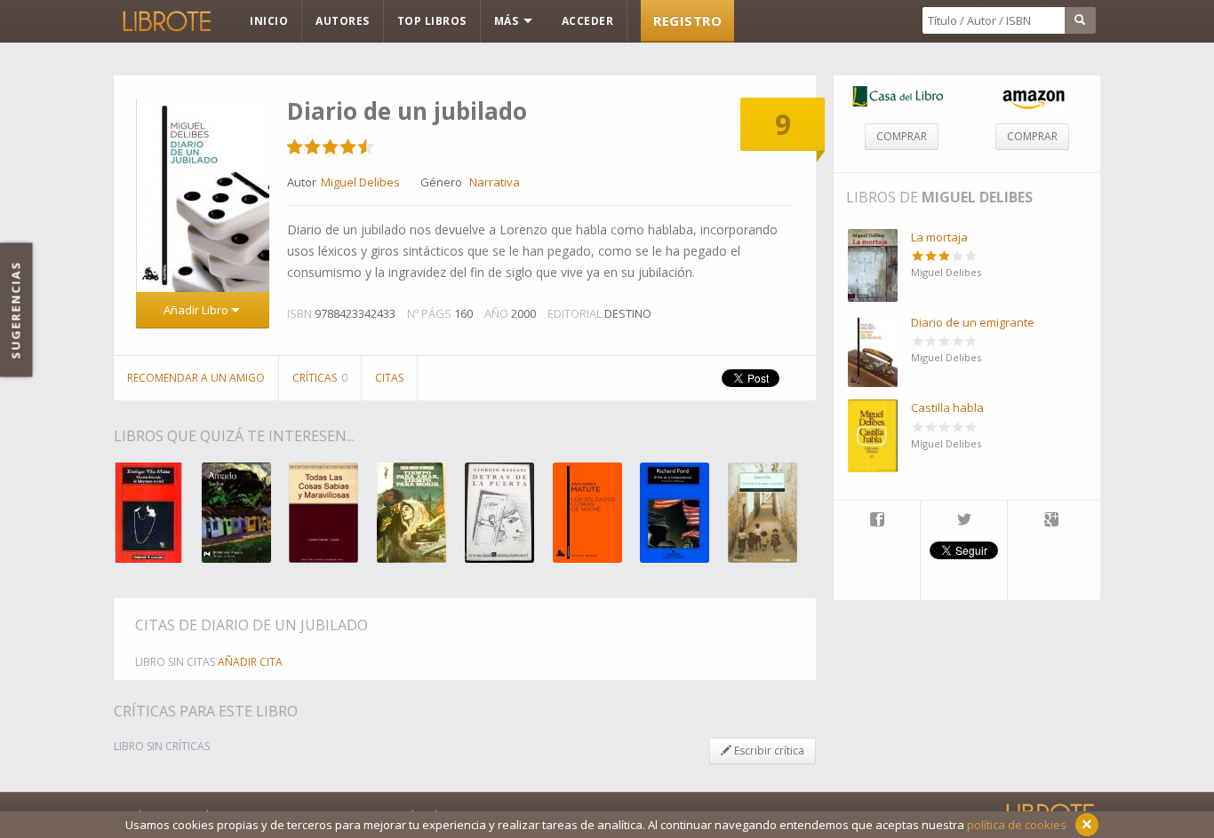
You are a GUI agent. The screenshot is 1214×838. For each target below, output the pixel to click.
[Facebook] (877, 521)
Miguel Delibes (977, 197)
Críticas (319, 377)
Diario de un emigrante (972, 322)
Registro (687, 20)
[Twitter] (964, 521)
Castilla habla (947, 407)
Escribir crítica (767, 750)
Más (508, 20)
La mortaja (939, 237)
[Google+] (1051, 521)
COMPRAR (901, 136)
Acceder (588, 20)
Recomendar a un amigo (196, 377)
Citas (389, 377)
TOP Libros (432, 20)
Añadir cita (250, 661)
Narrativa (494, 182)
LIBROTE (165, 21)
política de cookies (1016, 825)
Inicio (269, 20)
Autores (342, 20)
